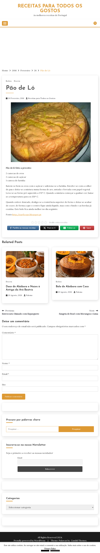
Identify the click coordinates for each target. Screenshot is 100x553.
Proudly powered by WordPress (30, 540)
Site (4, 384)
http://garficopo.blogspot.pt (26, 214)
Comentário (9, 332)
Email (5, 374)
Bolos (9, 81)
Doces (17, 81)
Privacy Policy (50, 548)
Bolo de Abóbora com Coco (72, 286)
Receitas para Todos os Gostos (41, 98)
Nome (6, 363)
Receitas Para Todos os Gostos (50, 8)
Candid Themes (78, 540)
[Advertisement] (50, 47)
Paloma (29, 295)
